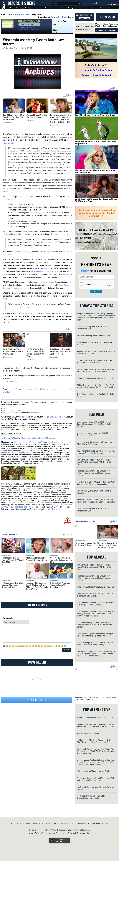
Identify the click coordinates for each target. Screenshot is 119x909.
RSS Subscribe (94, 823)
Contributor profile (23, 29)
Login (109, 4)
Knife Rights (28, 231)
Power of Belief (51, 8)
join (13, 408)
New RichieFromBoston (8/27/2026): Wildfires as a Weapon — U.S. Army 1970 (95, 604)
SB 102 (50, 137)
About (13, 823)
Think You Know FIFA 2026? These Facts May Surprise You (95, 142)
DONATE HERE (84, 18)
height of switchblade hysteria (46, 271)
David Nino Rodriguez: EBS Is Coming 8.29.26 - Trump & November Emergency (96, 452)
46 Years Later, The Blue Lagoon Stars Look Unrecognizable (12, 585)
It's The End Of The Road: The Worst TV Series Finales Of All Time (35, 352)
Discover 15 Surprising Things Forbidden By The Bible (61, 560)
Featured (10, 8)
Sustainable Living (66, 8)
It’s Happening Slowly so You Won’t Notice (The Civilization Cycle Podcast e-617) (94, 741)
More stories (35, 29)
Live (86, 8)
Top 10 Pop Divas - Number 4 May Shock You (95, 115)
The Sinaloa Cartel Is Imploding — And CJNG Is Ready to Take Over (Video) (95, 595)
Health (27, 8)
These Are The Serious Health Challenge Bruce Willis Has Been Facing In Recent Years (37, 586)
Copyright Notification (77, 823)
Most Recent (107, 8)
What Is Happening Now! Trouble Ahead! (93, 336)
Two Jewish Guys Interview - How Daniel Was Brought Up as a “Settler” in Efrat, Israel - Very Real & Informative (95, 751)
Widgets (105, 823)
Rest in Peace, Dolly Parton (88, 733)
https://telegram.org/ (107, 234)
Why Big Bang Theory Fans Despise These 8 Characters (13, 351)
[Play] (96, 48)
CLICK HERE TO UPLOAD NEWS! (106, 30)
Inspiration (79, 8)
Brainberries (7, 357)
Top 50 (98, 8)
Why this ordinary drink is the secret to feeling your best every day (107, 545)
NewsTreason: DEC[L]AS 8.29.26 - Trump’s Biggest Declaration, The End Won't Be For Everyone (94, 424)
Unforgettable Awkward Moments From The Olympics (60, 585)
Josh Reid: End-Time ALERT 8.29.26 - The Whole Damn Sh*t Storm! (94, 443)
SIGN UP (85, 271)
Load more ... (36, 700)
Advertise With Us (24, 823)
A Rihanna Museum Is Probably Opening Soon (36, 559)
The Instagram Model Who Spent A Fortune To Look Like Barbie (96, 171)
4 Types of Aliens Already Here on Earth (93, 771)
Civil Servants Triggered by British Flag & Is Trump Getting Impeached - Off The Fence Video (94, 462)
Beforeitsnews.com (20, 14)
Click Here (22, 417)
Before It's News (21, 3)
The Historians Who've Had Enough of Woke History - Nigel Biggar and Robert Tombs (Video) (95, 473)
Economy (19, 8)
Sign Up (115, 4)
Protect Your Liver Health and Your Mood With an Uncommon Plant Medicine (95, 779)
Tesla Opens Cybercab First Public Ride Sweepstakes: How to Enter (93, 797)
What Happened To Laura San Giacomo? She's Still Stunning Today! (96, 200)
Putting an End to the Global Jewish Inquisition (96, 378)
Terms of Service (60, 823)
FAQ (35, 823)
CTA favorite (102, 541)
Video (92, 8)
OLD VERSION (107, 17)
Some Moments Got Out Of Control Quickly (85, 544)
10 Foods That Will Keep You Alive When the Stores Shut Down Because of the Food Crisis (95, 725)
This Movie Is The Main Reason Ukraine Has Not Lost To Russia (61, 351)
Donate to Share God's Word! (96, 75)
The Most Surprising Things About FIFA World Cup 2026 (13, 560)
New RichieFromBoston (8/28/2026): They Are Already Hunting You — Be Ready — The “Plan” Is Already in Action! (96, 614)
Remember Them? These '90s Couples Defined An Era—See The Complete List (96, 698)
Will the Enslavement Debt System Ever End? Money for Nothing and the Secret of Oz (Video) (96, 386)
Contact (41, 823)
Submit (96, 291)
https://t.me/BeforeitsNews (87, 242)
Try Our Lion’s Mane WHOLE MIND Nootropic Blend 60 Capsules (28, 438)
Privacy (49, 823)
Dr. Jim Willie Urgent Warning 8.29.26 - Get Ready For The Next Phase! (94, 361)
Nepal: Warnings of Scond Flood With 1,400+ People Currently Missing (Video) (95, 644)
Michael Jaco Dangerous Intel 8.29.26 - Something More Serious (93, 434)
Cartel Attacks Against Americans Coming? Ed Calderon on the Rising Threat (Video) (96, 635)
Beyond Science (37, 8)
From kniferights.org (59, 234)
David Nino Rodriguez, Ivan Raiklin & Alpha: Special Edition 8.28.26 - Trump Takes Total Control (95, 625)
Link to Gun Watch (10, 382)
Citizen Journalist (57, 417)
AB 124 (24, 137)
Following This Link (51, 509)
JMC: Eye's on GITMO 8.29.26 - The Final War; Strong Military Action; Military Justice (96, 370)
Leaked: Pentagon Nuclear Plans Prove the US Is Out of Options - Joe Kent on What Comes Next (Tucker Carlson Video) (96, 654)
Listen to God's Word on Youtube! (96, 70)
